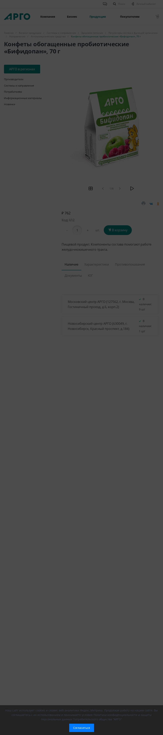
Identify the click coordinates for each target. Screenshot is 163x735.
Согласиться (81, 728)
